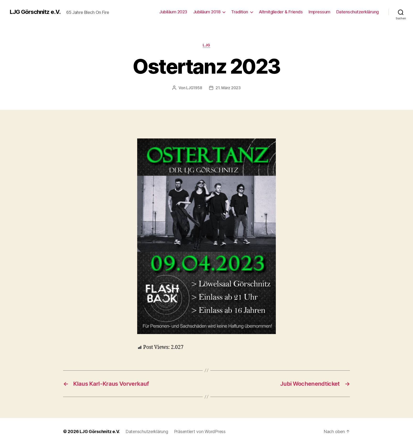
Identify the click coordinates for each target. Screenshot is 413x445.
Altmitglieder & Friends (281, 11)
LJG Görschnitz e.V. (35, 12)
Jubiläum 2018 (207, 11)
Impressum (319, 11)
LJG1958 (194, 87)
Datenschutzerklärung (357, 11)
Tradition (239, 11)
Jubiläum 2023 (173, 11)
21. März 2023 (228, 87)
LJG (206, 45)
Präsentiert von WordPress (200, 431)
